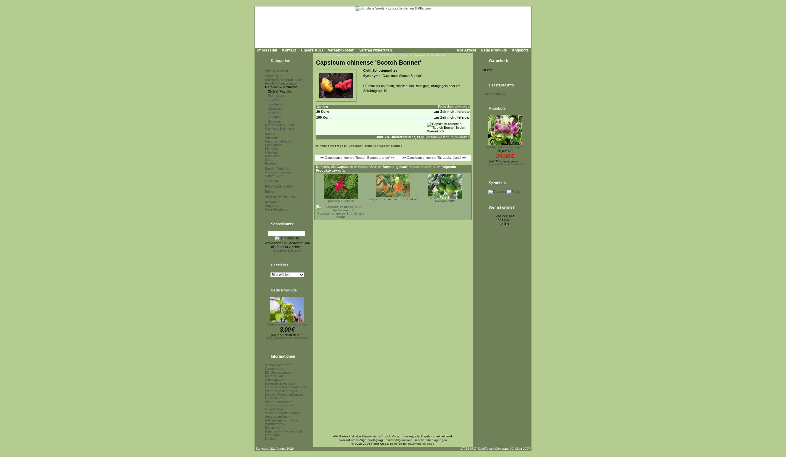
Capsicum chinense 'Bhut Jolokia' (393, 199)
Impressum (267, 50)
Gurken (273, 100)
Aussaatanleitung (277, 416)
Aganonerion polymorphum (287, 324)
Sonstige (274, 121)
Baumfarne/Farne (278, 141)
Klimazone (272, 427)
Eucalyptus (273, 145)
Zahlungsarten (275, 380)
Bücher (270, 191)
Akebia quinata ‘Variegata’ (505, 147)
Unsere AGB (312, 50)
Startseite (339, 55)
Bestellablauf (274, 376)
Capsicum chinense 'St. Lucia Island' (434, 157)
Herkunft (271, 181)
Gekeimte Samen (278, 172)
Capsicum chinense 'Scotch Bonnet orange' (357, 157)
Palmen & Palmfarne (280, 129)
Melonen (274, 113)
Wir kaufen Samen (278, 402)
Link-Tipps (273, 435)
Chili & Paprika (279, 91)
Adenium (271, 137)
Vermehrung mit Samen (282, 413)
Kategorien (280, 61)
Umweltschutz (275, 398)
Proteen (271, 163)
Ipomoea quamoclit (340, 201)
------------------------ (279, 405)
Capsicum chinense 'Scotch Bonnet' (423, 55)
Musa (269, 160)
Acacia (270, 134)
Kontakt (289, 50)
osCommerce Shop (420, 443)
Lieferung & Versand (280, 383)
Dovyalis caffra (445, 201)
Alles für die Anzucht (280, 197)
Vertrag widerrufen (375, 50)
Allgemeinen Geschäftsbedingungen (421, 440)
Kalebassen (276, 104)
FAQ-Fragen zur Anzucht (283, 420)
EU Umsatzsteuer (278, 372)
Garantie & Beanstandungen (286, 387)
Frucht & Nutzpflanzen (281, 83)
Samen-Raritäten (277, 168)
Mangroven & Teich (279, 125)
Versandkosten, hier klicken (448, 137)
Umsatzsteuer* (372, 436)
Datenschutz (274, 369)
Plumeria (271, 148)
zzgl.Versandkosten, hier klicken (287, 337)
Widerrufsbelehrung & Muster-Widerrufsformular (284, 392)
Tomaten (274, 117)
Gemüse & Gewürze (281, 87)
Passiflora (272, 156)
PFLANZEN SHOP (279, 186)
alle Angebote (424, 436)
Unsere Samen (276, 409)
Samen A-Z (273, 76)
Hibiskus (271, 152)
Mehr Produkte (494, 93)
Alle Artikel (466, 50)
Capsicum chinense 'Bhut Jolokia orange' (340, 215)
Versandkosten (341, 50)
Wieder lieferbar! (277, 71)
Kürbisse (274, 108)
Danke (270, 438)
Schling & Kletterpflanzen (283, 80)
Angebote (520, 50)
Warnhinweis (274, 424)
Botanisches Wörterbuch (283, 431)
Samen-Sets (274, 176)
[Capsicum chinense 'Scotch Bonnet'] (336, 99)
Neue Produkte (494, 50)
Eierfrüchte (276, 95)
